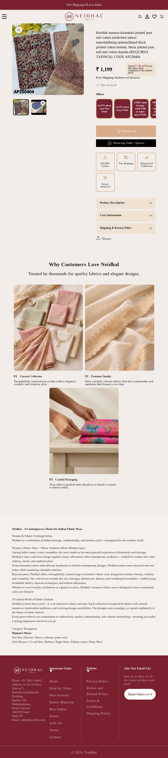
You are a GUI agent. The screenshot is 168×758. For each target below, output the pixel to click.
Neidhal (91, 752)
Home (53, 681)
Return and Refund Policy (97, 691)
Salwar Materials (61, 702)
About (54, 730)
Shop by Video (60, 688)
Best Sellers (58, 709)
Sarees (54, 716)
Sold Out (56, 723)
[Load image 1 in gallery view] (21, 107)
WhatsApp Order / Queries (129, 143)
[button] (4, 16)
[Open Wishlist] (154, 16)
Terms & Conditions (95, 703)
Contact (55, 737)
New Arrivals (59, 695)
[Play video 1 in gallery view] (39, 107)
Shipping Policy (98, 713)
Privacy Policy (97, 681)
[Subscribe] (150, 694)
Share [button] (105, 238)
